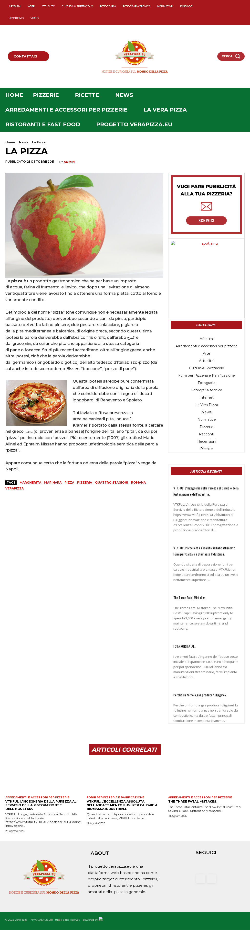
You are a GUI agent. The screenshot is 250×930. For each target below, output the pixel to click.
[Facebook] (229, 8)
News (23, 142)
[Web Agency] (101, 919)
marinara (53, 482)
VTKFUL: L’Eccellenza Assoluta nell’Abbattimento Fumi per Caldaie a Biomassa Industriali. (122, 805)
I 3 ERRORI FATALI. (184, 646)
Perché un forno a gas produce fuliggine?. (200, 694)
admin (69, 162)
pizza (69, 482)
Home (10, 142)
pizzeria (84, 482)
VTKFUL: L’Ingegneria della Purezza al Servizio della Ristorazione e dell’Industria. (40, 805)
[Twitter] (238, 8)
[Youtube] (238, 16)
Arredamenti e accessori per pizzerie (37, 797)
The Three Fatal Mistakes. (189, 597)
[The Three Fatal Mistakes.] (206, 777)
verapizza (14, 488)
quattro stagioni (111, 482)
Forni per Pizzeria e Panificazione (115, 797)
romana (138, 482)
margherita (30, 482)
